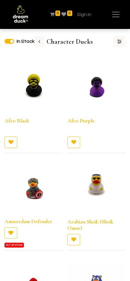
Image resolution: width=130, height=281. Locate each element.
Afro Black (17, 120)
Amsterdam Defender (28, 221)
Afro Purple (81, 120)
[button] (11, 142)
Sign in (84, 14)
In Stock (25, 41)
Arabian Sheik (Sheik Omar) (90, 225)
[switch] (9, 41)
